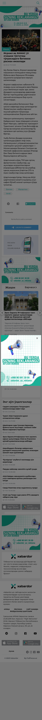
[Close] (37, 338)
